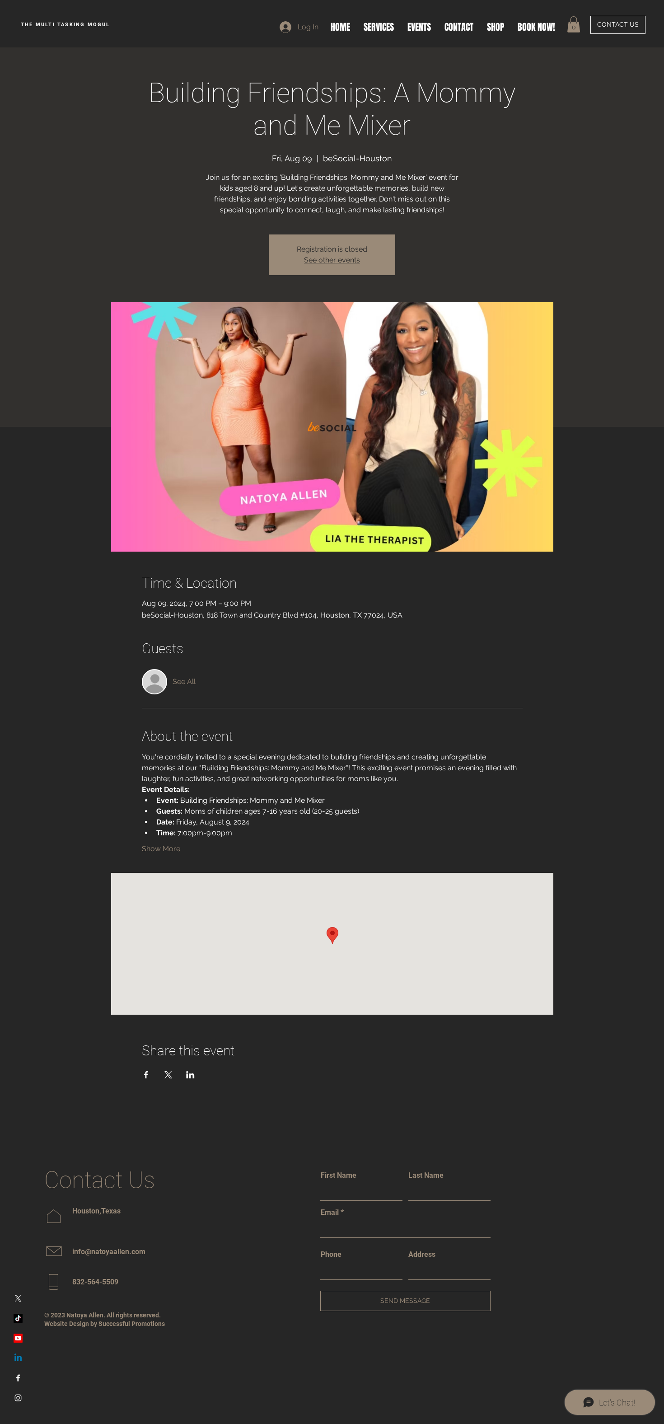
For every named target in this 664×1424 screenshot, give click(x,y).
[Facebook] (18, 1377)
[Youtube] (18, 1338)
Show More (161, 848)
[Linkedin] (18, 1358)
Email (330, 1212)
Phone (331, 1254)
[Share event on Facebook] (146, 1074)
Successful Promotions (131, 1323)
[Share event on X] (168, 1074)
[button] (573, 24)
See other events (332, 260)
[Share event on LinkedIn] (190, 1074)
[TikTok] (18, 1318)
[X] (18, 1298)
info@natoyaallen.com (108, 1251)
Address (421, 1254)
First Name (338, 1175)
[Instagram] (18, 1397)
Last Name (426, 1175)
